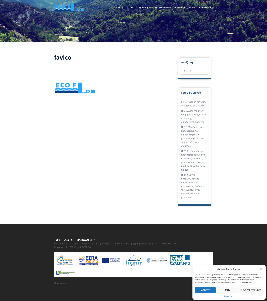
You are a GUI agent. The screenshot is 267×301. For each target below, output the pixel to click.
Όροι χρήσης (61, 283)
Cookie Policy (229, 296)
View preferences (250, 290)
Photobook (180, 7)
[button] (261, 269)
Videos (192, 7)
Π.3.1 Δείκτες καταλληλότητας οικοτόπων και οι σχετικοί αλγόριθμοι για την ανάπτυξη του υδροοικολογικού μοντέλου (193, 186)
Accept (205, 290)
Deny (227, 290)
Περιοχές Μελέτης (162, 7)
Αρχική (119, 7)
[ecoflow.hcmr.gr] (69, 7)
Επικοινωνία (205, 7)
